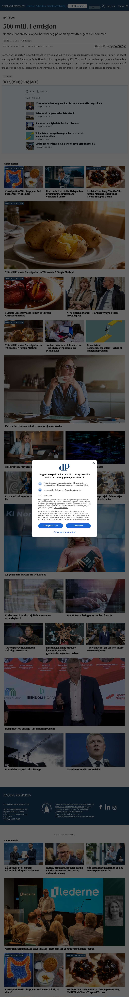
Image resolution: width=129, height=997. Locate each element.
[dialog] (64, 498)
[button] (64, 495)
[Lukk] (93, 463)
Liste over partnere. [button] (61, 508)
